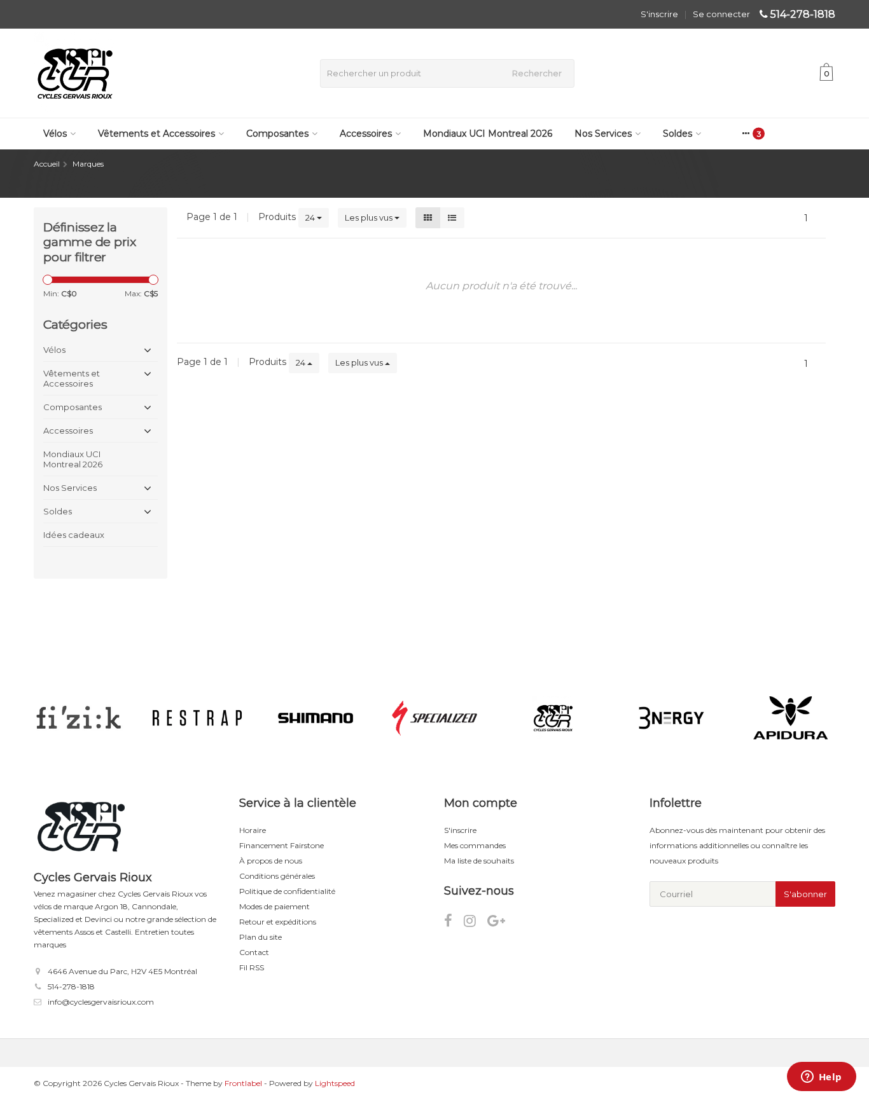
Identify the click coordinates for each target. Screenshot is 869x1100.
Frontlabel (243, 1083)
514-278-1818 (802, 14)
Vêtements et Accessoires (156, 133)
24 (311, 217)
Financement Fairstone (281, 845)
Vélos (55, 133)
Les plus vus (369, 217)
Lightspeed (335, 1083)
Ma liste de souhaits (479, 860)
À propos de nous (270, 860)
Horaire (252, 830)
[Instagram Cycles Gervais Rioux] (475, 923)
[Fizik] (78, 717)
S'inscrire (659, 14)
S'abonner (805, 894)
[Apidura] (790, 717)
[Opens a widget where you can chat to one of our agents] (821, 1078)
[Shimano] (316, 717)
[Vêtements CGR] (553, 717)
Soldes (677, 133)
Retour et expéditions (277, 921)
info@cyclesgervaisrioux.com (101, 1002)
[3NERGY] (671, 717)
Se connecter (721, 14)
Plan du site (260, 937)
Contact (254, 952)
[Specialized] (434, 717)
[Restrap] (197, 717)
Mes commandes (475, 845)
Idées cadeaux (73, 535)
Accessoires (366, 133)
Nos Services (603, 133)
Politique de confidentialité (287, 891)
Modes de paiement (274, 906)
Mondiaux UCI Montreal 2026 (487, 133)
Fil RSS (251, 967)
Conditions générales (277, 876)
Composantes (277, 133)
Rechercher (537, 73)
